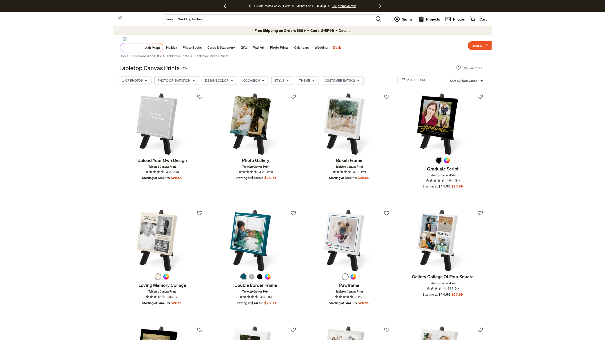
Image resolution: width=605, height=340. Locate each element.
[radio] (439, 160)
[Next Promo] (380, 6)
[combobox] (268, 19)
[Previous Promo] (226, 6)
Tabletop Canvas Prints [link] (212, 56)
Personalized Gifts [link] (147, 56)
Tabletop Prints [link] (178, 56)
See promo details (344, 6)
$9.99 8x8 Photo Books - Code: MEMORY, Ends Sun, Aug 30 (289, 6)
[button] (378, 19)
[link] (162, 124)
